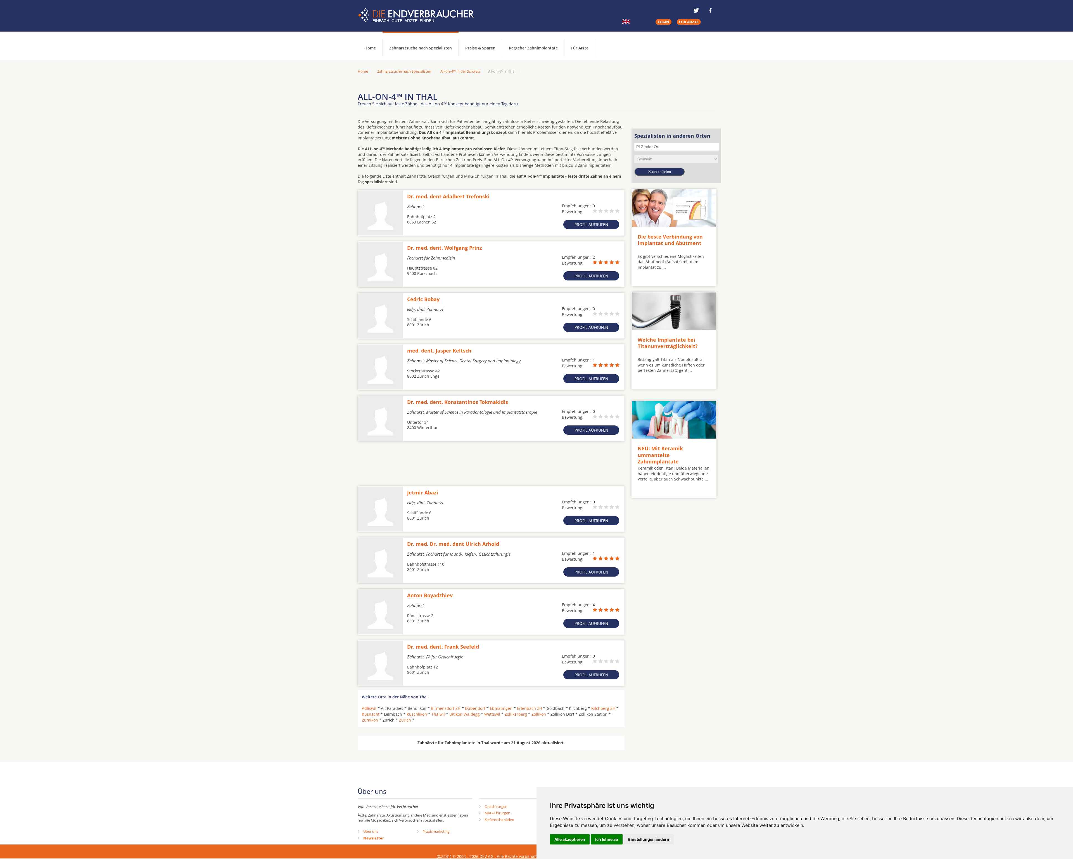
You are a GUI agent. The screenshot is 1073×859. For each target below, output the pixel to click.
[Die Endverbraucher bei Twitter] (696, 10)
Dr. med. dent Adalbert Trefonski (448, 196)
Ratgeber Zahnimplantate (533, 48)
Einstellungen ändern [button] (648, 839)
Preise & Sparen (480, 48)
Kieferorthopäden (499, 819)
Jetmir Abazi (422, 492)
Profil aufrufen (591, 224)
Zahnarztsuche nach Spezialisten (420, 48)
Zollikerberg (516, 714)
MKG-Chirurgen (497, 812)
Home (363, 71)
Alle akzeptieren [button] (569, 839)
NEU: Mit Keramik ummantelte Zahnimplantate (660, 455)
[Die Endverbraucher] (420, 15)
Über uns (370, 831)
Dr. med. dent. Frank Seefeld (443, 646)
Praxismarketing (436, 831)
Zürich (405, 720)
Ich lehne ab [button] (606, 839)
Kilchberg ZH (603, 708)
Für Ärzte (579, 48)
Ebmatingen (501, 708)
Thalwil (438, 714)
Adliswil (369, 708)
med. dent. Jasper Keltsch (439, 350)
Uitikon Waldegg (464, 714)
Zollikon (538, 714)
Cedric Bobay (423, 299)
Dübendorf (475, 708)
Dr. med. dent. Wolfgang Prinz (444, 247)
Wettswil (492, 714)
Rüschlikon (417, 714)
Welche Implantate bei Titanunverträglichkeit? (668, 342)
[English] (626, 21)
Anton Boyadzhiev (430, 595)
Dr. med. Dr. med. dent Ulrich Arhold (453, 544)
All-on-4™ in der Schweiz (460, 71)
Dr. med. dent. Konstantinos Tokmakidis (457, 402)
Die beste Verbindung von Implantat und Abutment (670, 239)
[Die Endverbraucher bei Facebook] (710, 10)
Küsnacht (370, 714)
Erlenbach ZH (529, 708)
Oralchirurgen (496, 806)
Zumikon (370, 720)
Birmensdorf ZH (445, 708)
